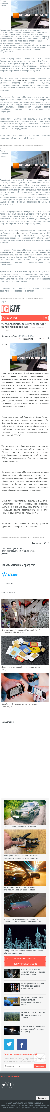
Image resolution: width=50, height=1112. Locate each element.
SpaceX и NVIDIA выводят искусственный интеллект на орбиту (33, 1029)
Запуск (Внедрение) (15, 548)
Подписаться (40, 1066)
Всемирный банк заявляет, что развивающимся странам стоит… (33, 985)
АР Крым (30, 551)
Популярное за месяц (25, 964)
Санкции (22, 551)
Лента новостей (38, 327)
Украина (4, 553)
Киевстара (21, 80)
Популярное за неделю (25, 959)
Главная (8, 330)
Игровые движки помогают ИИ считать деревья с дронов (33, 1015)
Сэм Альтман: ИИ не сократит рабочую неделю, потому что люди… (33, 972)
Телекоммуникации (9, 551)
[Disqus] (25, 754)
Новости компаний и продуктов (18, 565)
